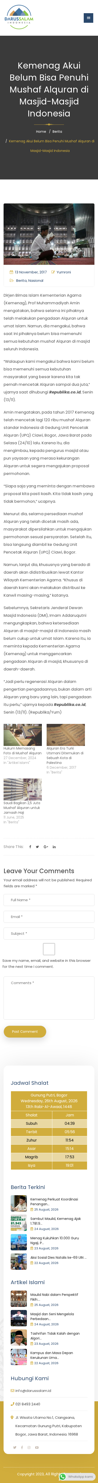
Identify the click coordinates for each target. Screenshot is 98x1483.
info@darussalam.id (33, 1390)
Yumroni (64, 272)
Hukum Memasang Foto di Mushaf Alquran (23, 751)
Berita (57, 131)
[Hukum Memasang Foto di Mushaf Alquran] (23, 735)
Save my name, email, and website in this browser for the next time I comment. (46, 963)
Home (41, 131)
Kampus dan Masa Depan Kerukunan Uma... (51, 1355)
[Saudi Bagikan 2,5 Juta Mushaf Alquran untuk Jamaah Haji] (23, 790)
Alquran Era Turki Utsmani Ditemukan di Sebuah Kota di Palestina (65, 755)
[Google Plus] (46, 846)
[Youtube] (37, 1447)
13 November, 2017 (31, 272)
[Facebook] (30, 846)
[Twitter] (37, 846)
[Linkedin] (54, 846)
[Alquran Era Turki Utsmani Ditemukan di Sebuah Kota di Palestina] (66, 735)
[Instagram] (29, 1447)
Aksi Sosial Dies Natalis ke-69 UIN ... (58, 1257)
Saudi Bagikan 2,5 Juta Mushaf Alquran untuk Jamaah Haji (22, 808)
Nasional (35, 280)
